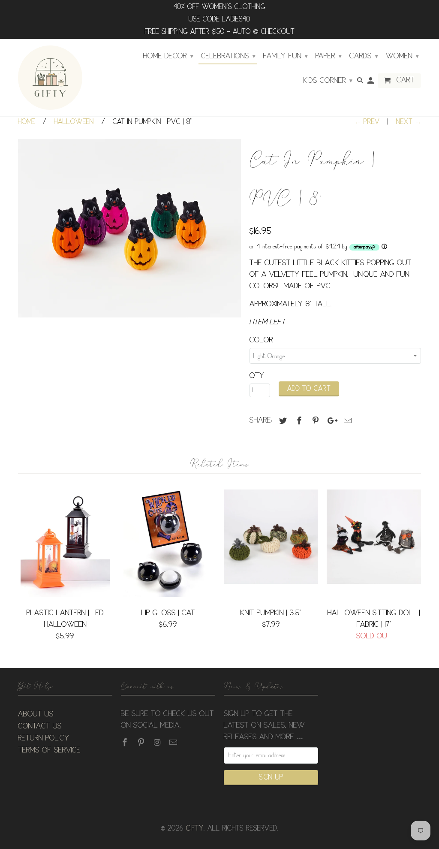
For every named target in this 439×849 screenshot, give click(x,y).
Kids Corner (328, 80)
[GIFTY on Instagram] (158, 742)
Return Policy (43, 738)
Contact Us (40, 726)
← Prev (367, 122)
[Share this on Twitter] (282, 421)
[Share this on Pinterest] (314, 421)
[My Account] (371, 82)
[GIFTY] (50, 77)
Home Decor (168, 56)
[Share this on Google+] (330, 421)
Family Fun (285, 56)
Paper (329, 56)
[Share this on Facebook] (298, 421)
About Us (36, 714)
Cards (363, 56)
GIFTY (195, 828)
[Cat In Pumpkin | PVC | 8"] (129, 228)
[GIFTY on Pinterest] (142, 742)
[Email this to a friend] (346, 421)
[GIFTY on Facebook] (125, 742)
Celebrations (228, 56)
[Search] (361, 82)
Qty (257, 375)
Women (402, 56)
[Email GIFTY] (174, 742)
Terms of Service (49, 750)
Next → (408, 122)
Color (261, 340)
